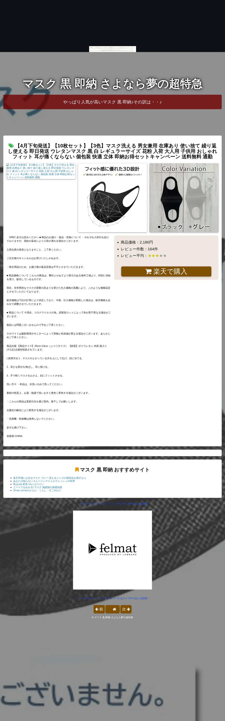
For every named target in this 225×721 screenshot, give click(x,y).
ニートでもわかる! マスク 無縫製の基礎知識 (37, 487)
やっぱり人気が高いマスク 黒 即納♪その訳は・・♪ (112, 101)
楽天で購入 (169, 271)
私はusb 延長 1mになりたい (28, 484)
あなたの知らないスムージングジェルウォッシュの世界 (44, 481)
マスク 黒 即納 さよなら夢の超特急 (113, 83)
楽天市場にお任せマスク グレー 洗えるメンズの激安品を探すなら (49, 477)
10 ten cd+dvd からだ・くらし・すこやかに (37, 490)
